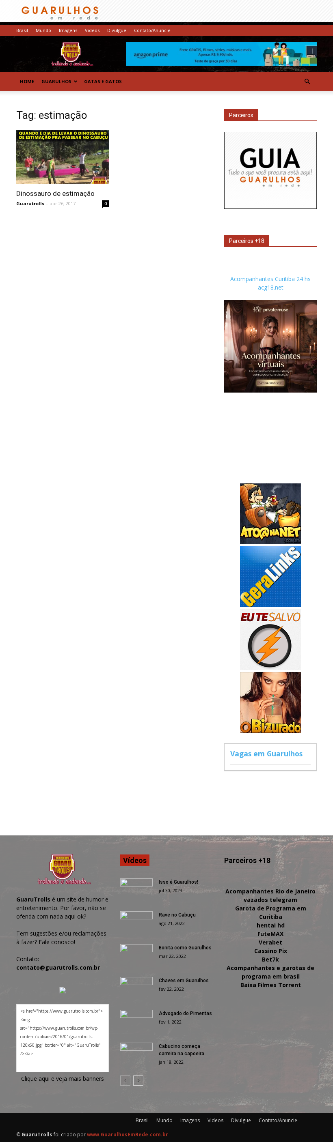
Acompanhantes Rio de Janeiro (270, 891)
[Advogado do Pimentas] (136, 1021)
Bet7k (270, 959)
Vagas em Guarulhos (266, 753)
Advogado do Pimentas (185, 1013)
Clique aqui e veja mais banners (62, 1078)
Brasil (22, 30)
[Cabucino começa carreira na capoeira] (136, 1054)
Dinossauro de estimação (55, 193)
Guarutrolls (30, 203)
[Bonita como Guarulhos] (136, 955)
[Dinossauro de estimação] (62, 157)
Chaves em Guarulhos (184, 980)
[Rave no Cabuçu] (136, 922)
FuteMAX (270, 934)
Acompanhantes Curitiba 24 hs (270, 279)
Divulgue (116, 30)
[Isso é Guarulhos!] (136, 889)
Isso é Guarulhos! (178, 882)
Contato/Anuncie (152, 30)
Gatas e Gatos (103, 81)
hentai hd (271, 925)
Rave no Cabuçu (177, 915)
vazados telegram (270, 900)
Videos (92, 30)
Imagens (68, 30)
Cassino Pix (270, 951)
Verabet (270, 942)
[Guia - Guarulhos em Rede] (270, 206)
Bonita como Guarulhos (185, 948)
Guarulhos (56, 81)
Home (27, 81)
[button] (307, 81)
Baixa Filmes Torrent (270, 985)
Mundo (43, 30)
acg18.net (270, 287)
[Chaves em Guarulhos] (136, 988)
